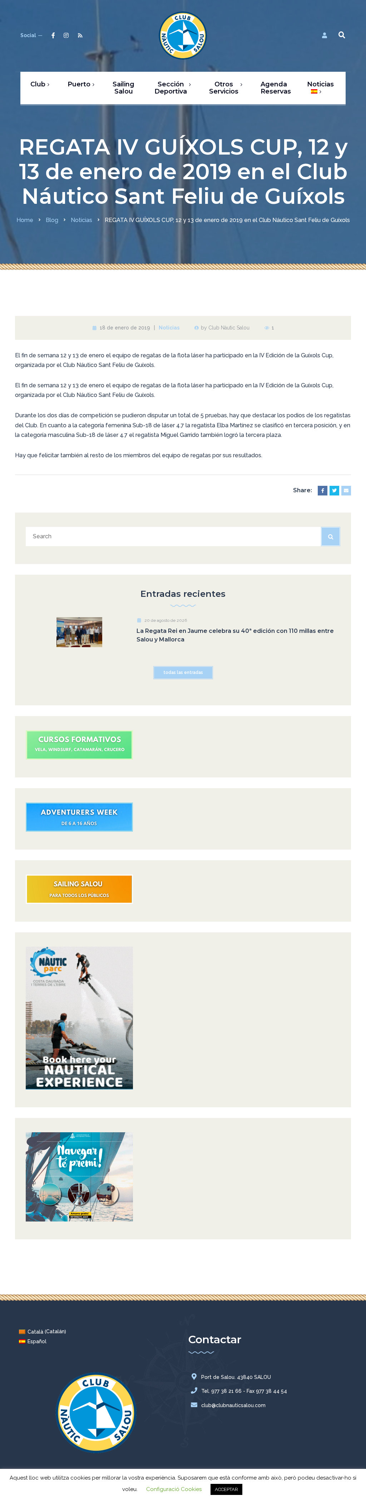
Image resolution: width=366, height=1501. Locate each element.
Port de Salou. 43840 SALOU (236, 1377)
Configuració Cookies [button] (174, 1489)
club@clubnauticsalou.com (233, 1405)
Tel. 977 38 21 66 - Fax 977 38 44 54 (244, 1391)
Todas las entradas (183, 672)
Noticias (169, 328)
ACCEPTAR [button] (226, 1489)
